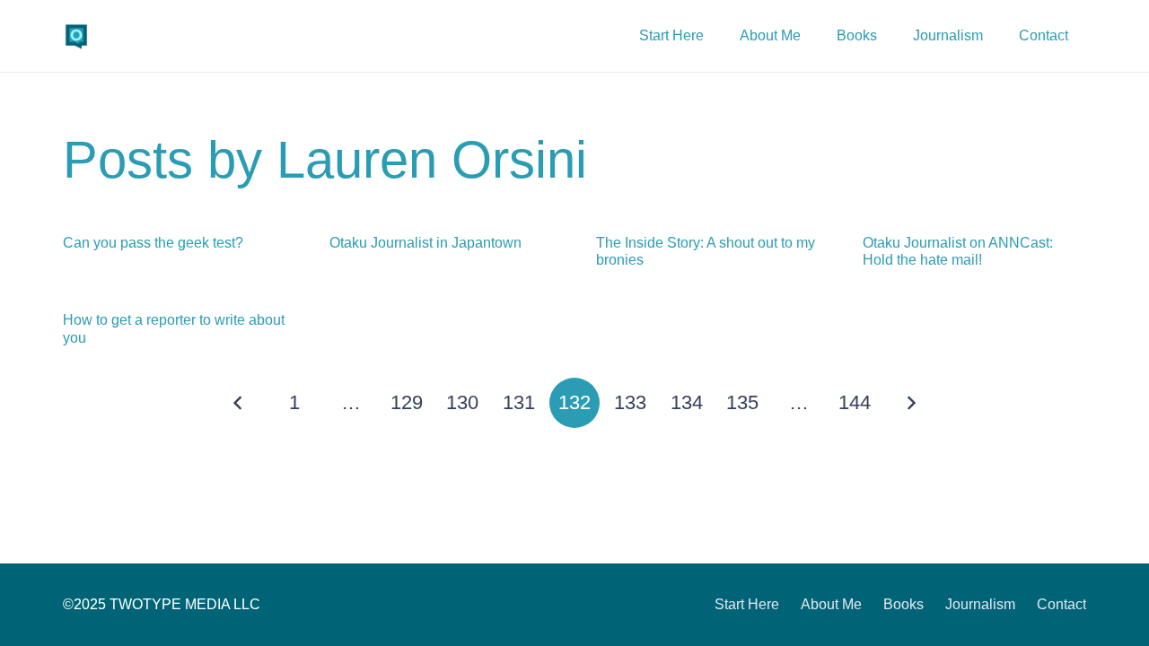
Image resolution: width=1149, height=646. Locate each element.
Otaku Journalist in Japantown (425, 242)
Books (903, 604)
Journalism (980, 604)
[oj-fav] (76, 35)
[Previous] (239, 403)
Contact (1061, 604)
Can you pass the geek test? (153, 242)
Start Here (747, 604)
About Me (831, 604)
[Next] (910, 403)
